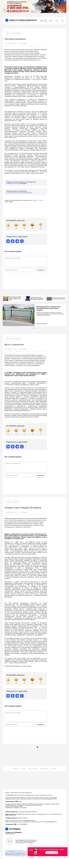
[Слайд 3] (34, 328)
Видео (23, 768)
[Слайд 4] (36, 328)
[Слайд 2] (32, 328)
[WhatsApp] (22, 241)
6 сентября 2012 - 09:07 (10, 348)
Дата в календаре (13, 33)
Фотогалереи (33, 768)
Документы (44, 768)
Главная (15, 768)
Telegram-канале (13, 183)
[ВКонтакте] (8, 241)
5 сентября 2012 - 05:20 (10, 512)
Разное (53, 768)
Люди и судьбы (12, 502)
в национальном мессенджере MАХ (19, 192)
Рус (41, 21)
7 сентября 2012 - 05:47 (10, 43)
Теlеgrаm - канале (38, 200)
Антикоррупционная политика (15, 850)
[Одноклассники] (12, 241)
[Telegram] (17, 241)
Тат (50, 21)
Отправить (40, 270)
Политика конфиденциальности (15, 855)
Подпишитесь (52, 852)
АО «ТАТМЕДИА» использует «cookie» (17, 852)
